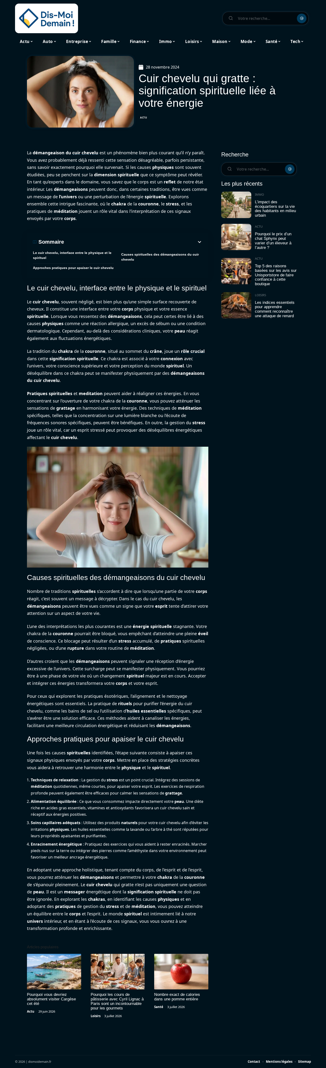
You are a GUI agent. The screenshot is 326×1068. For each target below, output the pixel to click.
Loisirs (95, 1016)
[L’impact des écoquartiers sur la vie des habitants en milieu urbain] (236, 205)
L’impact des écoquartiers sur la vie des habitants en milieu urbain (275, 209)
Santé (158, 1007)
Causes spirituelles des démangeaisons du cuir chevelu (160, 256)
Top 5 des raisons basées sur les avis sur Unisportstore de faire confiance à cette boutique (276, 275)
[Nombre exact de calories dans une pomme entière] (181, 972)
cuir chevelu (85, 153)
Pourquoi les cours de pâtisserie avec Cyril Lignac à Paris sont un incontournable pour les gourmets (117, 1001)
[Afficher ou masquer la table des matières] (133, 242)
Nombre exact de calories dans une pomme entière (177, 996)
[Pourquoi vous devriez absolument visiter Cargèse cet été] (54, 972)
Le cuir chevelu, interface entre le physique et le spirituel (72, 255)
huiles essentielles (146, 711)
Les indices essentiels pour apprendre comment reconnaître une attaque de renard (274, 309)
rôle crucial (193, 351)
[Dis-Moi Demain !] (46, 18)
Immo (259, 194)
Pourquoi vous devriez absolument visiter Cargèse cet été (51, 999)
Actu (143, 117)
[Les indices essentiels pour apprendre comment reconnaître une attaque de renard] (236, 305)
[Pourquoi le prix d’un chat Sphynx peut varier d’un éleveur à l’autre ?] (236, 237)
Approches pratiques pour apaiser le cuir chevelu (73, 268)
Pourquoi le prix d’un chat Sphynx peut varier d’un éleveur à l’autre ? (273, 241)
